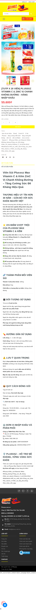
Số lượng (4, 119)
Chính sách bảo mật (24, 539)
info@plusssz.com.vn (12, 529)
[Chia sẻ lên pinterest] (10, 157)
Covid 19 (21, 133)
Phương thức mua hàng (25, 548)
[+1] (13, 157)
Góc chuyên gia (5, 551)
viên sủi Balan (16, 138)
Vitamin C (5, 140)
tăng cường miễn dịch (14, 135)
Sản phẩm (4, 544)
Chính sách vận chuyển (25, 541)
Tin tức (3, 548)
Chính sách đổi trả (24, 546)
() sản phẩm (29, 19)
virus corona (25, 138)
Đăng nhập (32, 1)
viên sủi (8, 138)
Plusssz (4, 135)
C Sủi (26, 133)
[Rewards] (5, 605)
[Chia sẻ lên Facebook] (3, 157)
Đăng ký (24, 1)
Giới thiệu (4, 541)
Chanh (15, 133)
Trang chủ (4, 539)
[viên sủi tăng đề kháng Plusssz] (18, 32)
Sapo (10, 569)
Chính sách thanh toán (25, 544)
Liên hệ (3, 553)
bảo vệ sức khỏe (7, 133)
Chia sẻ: (4, 154)
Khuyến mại (4, 546)
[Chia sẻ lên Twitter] (6, 157)
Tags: (3, 131)
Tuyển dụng (4, 556)
